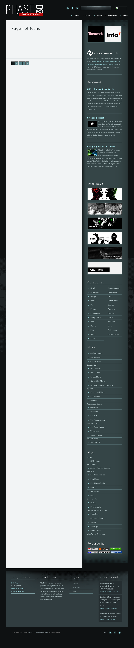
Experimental (95, 313)
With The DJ (95, 442)
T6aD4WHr (113, 616)
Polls (92, 330)
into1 (92, 496)
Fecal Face (94, 479)
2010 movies (95, 461)
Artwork (75, 583)
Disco (110, 297)
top (105, 632)
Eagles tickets (112, 64)
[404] (27, 28)
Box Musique (95, 357)
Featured (111, 313)
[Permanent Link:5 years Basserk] (95, 118)
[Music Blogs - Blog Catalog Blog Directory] (92, 549)
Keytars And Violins (97, 392)
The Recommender (97, 420)
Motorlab (93, 401)
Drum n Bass (113, 301)
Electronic (111, 309)
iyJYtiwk (102, 605)
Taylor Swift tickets (101, 64)
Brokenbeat (94, 292)
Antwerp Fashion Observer (100, 468)
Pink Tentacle (95, 507)
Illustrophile (94, 492)
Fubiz (92, 487)
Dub (91, 305)
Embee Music (95, 377)
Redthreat (94, 412)
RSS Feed (14, 583)
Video (92, 338)
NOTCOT (93, 503)
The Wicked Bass (97, 427)
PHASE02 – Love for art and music (37, 632)
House (110, 317)
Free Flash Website (97, 483)
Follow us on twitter (17, 588)
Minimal (93, 326)
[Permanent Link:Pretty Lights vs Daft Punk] (101, 146)
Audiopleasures (96, 353)
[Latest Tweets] (110, 577)
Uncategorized (113, 334)
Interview (111, 322)
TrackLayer (94, 431)
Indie (92, 322)
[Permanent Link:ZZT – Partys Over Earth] (100, 89)
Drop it (92, 301)
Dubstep (111, 305)
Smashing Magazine (98, 518)
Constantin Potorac (97, 475)
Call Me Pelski (95, 362)
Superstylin (94, 526)
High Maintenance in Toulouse (101, 385)
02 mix (93, 288)
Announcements (114, 288)
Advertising (76, 587)
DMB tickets (113, 61)
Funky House (95, 317)
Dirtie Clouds (95, 373)
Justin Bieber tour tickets (101, 61)
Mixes (110, 326)
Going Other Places (97, 381)
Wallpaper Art (95, 531)
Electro (93, 309)
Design (93, 297)
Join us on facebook (17, 591)
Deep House (112, 292)
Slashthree (94, 514)
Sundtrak (93, 416)
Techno (93, 334)
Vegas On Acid (96, 435)
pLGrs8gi (110, 589)
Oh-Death (94, 407)
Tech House (112, 330)
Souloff (93, 522)
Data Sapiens (95, 368)
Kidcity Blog (95, 396)
